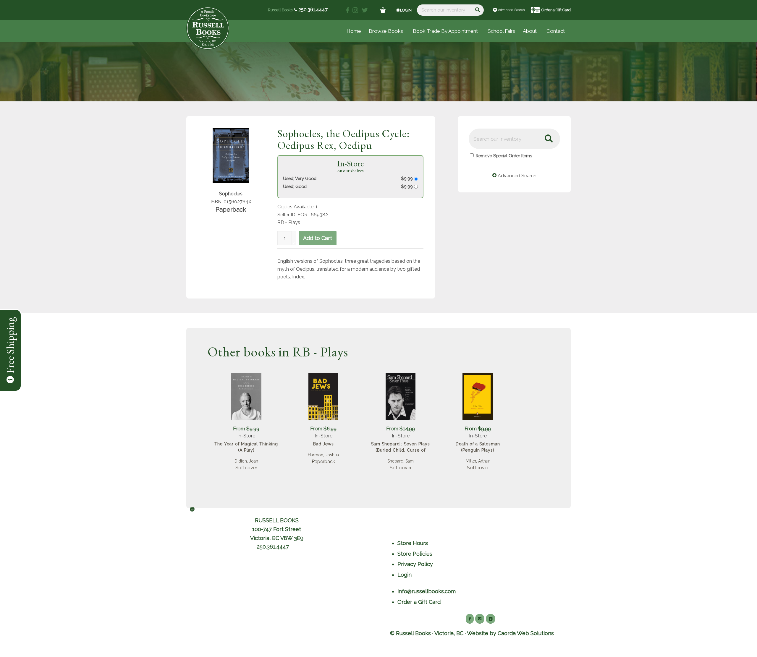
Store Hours (412, 543)
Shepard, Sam (400, 461)
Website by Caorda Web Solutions (510, 633)
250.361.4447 (312, 10)
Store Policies (414, 554)
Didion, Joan (246, 461)
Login (406, 10)
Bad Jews (323, 444)
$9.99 (407, 178)
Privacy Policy (415, 564)
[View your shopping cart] (383, 10)
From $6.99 (323, 428)
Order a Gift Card (556, 10)
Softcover (246, 468)
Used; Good (295, 186)
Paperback (323, 461)
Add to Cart (317, 238)
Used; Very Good (299, 178)
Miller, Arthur (478, 461)
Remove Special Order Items (504, 155)
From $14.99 (400, 428)
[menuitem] (501, 31)
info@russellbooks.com (426, 591)
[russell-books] (207, 28)
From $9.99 (246, 428)
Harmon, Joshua (323, 454)
